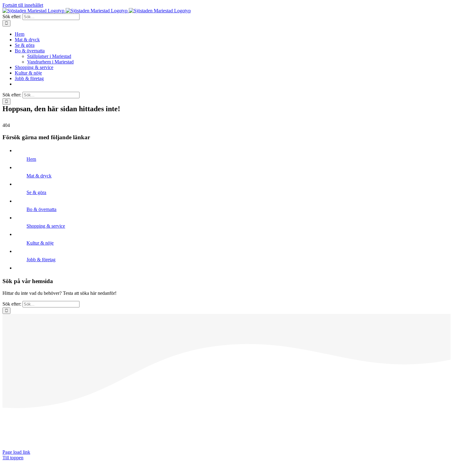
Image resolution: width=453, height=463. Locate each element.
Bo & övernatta (41, 209)
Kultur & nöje (40, 243)
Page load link (16, 452)
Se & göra (36, 192)
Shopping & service (46, 226)
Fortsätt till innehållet (22, 5)
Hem (31, 159)
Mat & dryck (39, 175)
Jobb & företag (41, 259)
